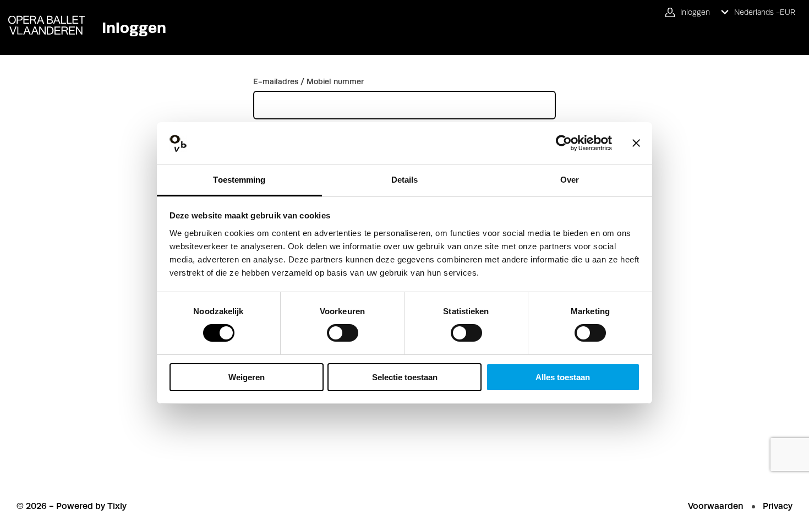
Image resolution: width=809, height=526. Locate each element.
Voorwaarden (716, 506)
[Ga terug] (42, 17)
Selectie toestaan (405, 377)
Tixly (117, 506)
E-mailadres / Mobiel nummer (308, 81)
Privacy (777, 506)
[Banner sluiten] (636, 143)
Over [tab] (569, 179)
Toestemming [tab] (239, 179)
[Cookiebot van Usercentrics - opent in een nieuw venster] (564, 143)
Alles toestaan (562, 377)
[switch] (342, 333)
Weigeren (246, 377)
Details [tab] (404, 179)
